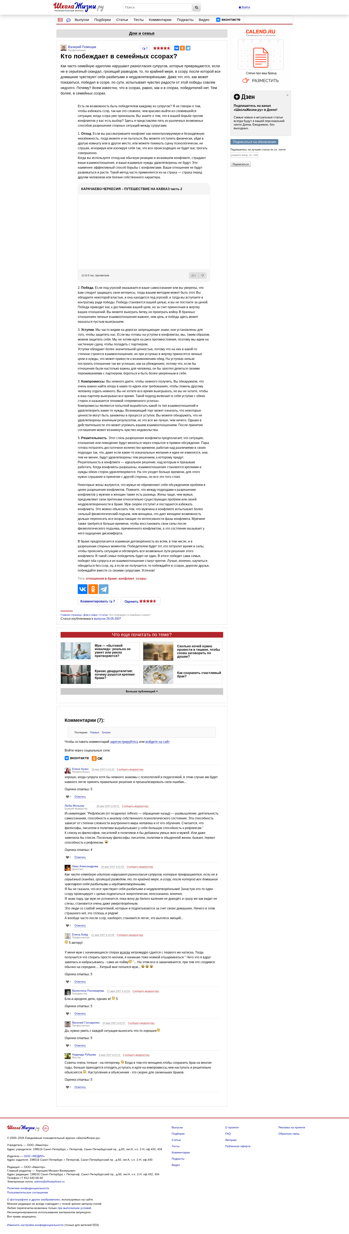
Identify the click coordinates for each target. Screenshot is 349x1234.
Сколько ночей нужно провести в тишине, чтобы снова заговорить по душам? (198, 651)
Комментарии (160, 20)
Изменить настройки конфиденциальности (35, 1225)
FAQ (228, 1133)
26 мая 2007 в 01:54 (113, 866)
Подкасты (185, 20)
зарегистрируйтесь (124, 741)
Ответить (80, 796)
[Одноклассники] (182, 48)
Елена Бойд (80, 934)
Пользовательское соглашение (27, 1192)
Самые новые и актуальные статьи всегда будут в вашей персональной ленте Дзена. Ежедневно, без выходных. (259, 123)
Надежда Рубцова (84, 1054)
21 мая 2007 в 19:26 (118, 991)
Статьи (122, 20)
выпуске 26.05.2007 (107, 618)
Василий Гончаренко (86, 1022)
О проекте (232, 1127)
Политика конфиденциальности (28, 1188)
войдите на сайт (157, 741)
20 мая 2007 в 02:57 (114, 1023)
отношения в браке (101, 578)
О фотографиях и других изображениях (33, 1199)
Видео (204, 20)
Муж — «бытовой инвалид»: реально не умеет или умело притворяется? (113, 651)
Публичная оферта (237, 1146)
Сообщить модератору (130, 769)
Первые (94, 732)
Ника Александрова (85, 866)
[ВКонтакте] (176, 48)
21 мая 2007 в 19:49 (103, 935)
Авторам (231, 1140)
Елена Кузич (80, 768)
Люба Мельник (74, 805)
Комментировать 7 (97, 601)
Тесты (139, 20)
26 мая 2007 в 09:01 (108, 806)
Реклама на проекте (292, 1127)
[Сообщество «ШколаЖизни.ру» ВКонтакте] (228, 20)
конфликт (126, 578)
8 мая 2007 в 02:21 (110, 1055)
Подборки (102, 20)
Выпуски (82, 20)
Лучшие (106, 732)
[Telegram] (188, 48)
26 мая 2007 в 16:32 (103, 769)
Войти (245, 7)
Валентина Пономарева (88, 990)
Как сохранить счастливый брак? (199, 674)
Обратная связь (289, 1133)
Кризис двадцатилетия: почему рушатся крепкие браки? (115, 674)
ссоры (141, 578)
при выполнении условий (74, 1208)
